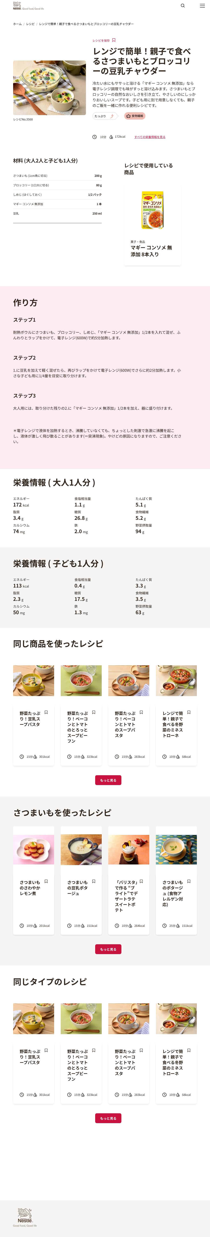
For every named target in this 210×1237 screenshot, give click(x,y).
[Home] (29, 6)
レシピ (30, 24)
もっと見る (108, 780)
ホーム (17, 24)
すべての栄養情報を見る (149, 137)
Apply (183, 7)
